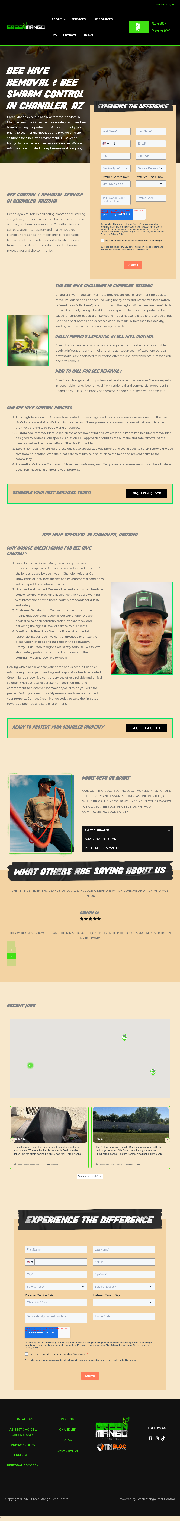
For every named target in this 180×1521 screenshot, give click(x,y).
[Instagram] (157, 1438)
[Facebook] (150, 1438)
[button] (64, 19)
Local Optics (96, 1176)
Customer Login (163, 4)
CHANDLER (67, 1429)
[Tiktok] (163, 1438)
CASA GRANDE (68, 1450)
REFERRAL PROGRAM (23, 1465)
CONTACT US (23, 1419)
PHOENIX (68, 1419)
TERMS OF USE (23, 1455)
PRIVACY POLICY (23, 1445)
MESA (67, 1440)
